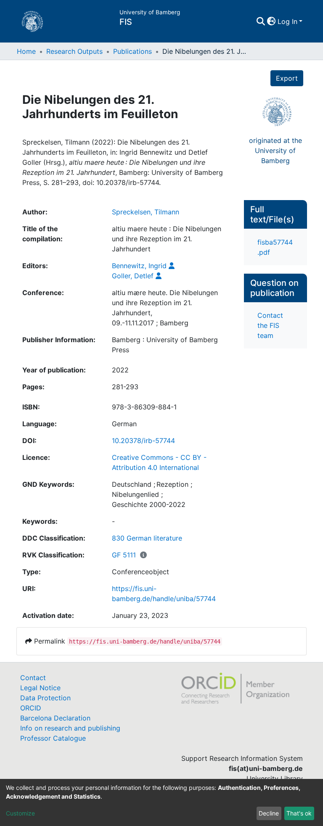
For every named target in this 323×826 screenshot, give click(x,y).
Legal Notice (40, 687)
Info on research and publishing (70, 728)
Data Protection (45, 698)
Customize (20, 813)
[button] (271, 21)
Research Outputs (74, 51)
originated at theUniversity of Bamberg (275, 150)
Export (287, 78)
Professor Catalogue (53, 738)
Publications (132, 51)
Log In (287, 21)
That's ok (299, 813)
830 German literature (147, 538)
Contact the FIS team (270, 325)
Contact (33, 677)
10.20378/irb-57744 (143, 440)
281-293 (125, 387)
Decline (269, 813)
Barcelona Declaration (55, 718)
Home (26, 51)
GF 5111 (124, 555)
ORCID (30, 708)
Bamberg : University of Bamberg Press (165, 344)
